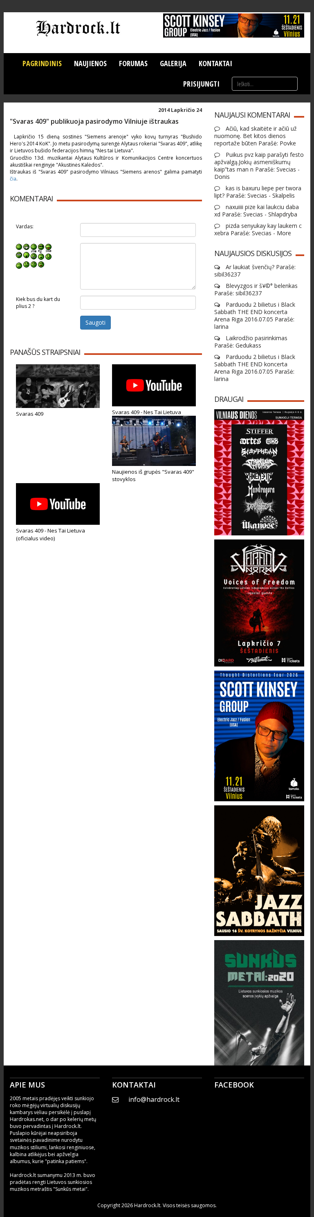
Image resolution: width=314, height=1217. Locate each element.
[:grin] (26, 246)
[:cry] (26, 264)
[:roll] (19, 254)
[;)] (34, 246)
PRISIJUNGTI (201, 84)
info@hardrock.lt (153, 1099)
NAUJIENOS (90, 63)
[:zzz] (41, 254)
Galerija (173, 63)
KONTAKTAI (215, 63)
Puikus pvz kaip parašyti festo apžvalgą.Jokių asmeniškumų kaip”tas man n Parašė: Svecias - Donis (259, 166)
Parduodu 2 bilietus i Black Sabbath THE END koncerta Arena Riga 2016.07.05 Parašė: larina (254, 315)
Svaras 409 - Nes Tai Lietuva (146, 412)
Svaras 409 (29, 413)
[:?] (19, 264)
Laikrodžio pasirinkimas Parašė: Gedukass (250, 341)
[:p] (48, 246)
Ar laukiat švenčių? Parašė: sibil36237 (255, 270)
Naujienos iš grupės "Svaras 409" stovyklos (153, 475)
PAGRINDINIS (42, 63)
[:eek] (26, 254)
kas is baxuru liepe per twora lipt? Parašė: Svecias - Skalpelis (257, 192)
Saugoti (95, 322)
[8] (41, 246)
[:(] (34, 264)
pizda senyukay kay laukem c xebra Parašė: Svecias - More (258, 229)
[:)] (19, 246)
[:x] (41, 264)
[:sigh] (48, 254)
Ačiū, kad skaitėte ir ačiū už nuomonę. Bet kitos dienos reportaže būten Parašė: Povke (255, 136)
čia (13, 178)
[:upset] (34, 254)
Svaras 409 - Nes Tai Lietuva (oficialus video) (50, 534)
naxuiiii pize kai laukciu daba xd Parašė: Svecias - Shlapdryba (256, 210)
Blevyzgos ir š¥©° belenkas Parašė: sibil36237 (256, 289)
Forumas (133, 63)
